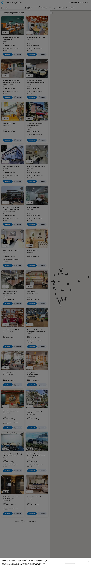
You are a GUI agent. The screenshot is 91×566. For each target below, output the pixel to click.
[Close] (88, 561)
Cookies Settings (69, 562)
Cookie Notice (36, 564)
